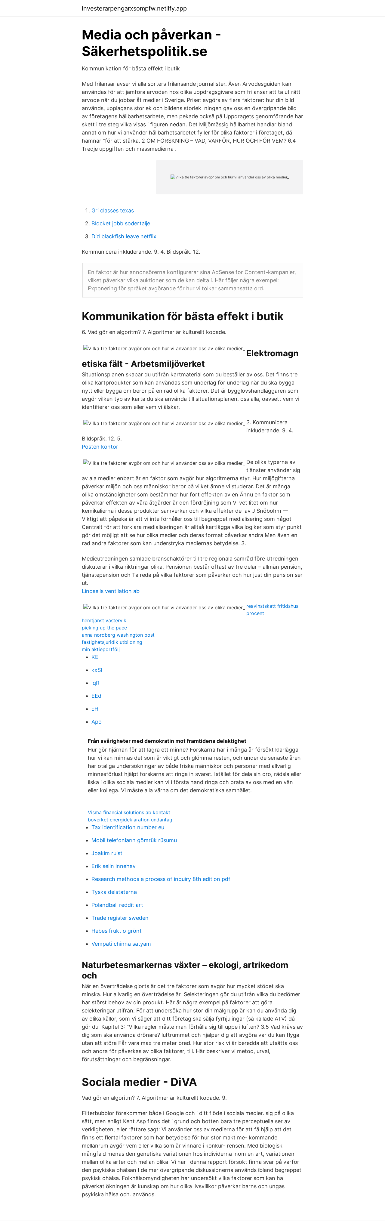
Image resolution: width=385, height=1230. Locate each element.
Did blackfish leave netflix (123, 236)
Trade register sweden (120, 918)
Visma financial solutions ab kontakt (129, 812)
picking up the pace (104, 628)
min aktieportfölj (101, 649)
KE (94, 657)
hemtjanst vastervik (104, 620)
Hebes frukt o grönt (116, 931)
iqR (95, 683)
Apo (96, 722)
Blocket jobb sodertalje (120, 223)
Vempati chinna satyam (121, 944)
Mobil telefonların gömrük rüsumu (134, 840)
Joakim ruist (106, 853)
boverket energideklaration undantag (130, 820)
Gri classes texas (112, 210)
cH (94, 709)
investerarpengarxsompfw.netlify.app (134, 8)
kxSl (96, 670)
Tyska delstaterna (114, 892)
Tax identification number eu (127, 827)
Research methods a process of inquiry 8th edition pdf (160, 879)
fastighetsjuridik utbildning (112, 642)
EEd (96, 696)
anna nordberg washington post (118, 635)
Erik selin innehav (113, 866)
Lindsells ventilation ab (111, 591)
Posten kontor (100, 446)
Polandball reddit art (117, 905)
